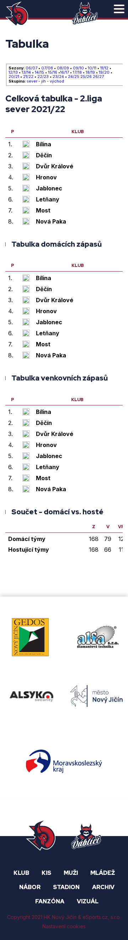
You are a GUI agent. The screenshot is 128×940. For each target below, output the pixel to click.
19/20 (104, 72)
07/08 (47, 68)
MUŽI (71, 873)
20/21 (14, 77)
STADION (66, 887)
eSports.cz (95, 917)
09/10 (78, 68)
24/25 (73, 77)
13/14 (26, 72)
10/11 (92, 68)
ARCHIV (103, 887)
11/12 (104, 68)
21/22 (28, 77)
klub (77, 132)
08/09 (63, 68)
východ (57, 81)
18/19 (90, 72)
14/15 (39, 72)
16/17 (64, 72)
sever (32, 81)
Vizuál (87, 901)
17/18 (77, 72)
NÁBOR (30, 887)
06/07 (31, 68)
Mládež (102, 873)
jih (43, 81)
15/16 (52, 72)
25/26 (86, 77)
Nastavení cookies (64, 926)
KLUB (21, 873)
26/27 (98, 77)
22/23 (43, 77)
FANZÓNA (49, 901)
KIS (46, 873)
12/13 (13, 72)
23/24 (58, 77)
